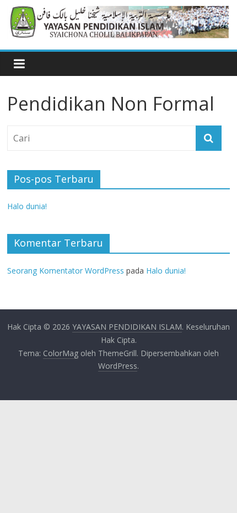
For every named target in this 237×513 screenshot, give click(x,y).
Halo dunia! (27, 206)
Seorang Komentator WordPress (65, 270)
